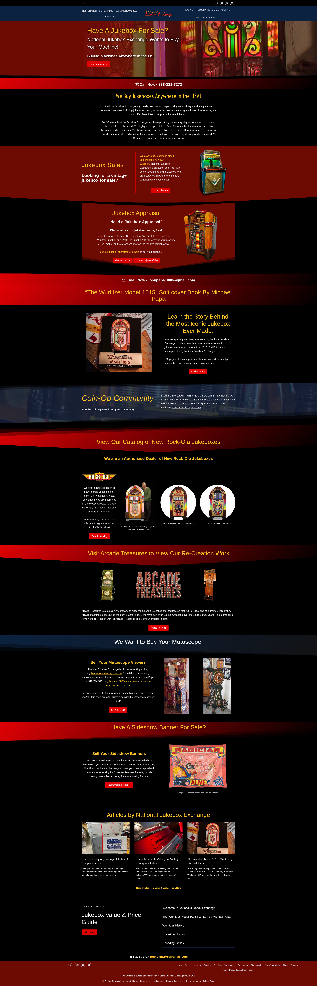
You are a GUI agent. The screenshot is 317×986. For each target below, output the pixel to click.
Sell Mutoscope (118, 709)
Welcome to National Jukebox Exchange (188, 908)
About (285, 965)
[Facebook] (217, 3)
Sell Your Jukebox (126, 11)
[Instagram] (227, 3)
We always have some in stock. (157, 156)
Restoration (89, 11)
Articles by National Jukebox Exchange (158, 815)
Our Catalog (106, 11)
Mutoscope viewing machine (106, 673)
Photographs (202, 10)
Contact (294, 965)
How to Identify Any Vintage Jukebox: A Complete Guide (105, 861)
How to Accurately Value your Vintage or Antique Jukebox (156, 861)
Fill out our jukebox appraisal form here (117, 252)
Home (179, 965)
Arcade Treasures (207, 17)
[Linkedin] (232, 3)
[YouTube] (222, 3)
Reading (188, 10)
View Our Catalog (99, 536)
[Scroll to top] (310, 982)
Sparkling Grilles (173, 943)
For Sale (110, 16)
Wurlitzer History (173, 925)
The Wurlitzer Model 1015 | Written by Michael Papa (210, 861)
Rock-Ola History (173, 934)
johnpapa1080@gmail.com (171, 280)
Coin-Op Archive (221, 10)
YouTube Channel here (180, 403)
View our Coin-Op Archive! (186, 407)
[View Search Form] (84, 3)
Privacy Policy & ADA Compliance (237, 970)
